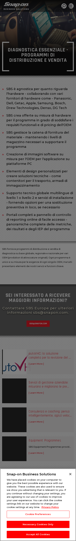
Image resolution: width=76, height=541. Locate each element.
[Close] (70, 474)
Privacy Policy (50, 507)
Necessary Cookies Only (38, 524)
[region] (38, 505)
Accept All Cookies (38, 534)
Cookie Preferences (38, 514)
